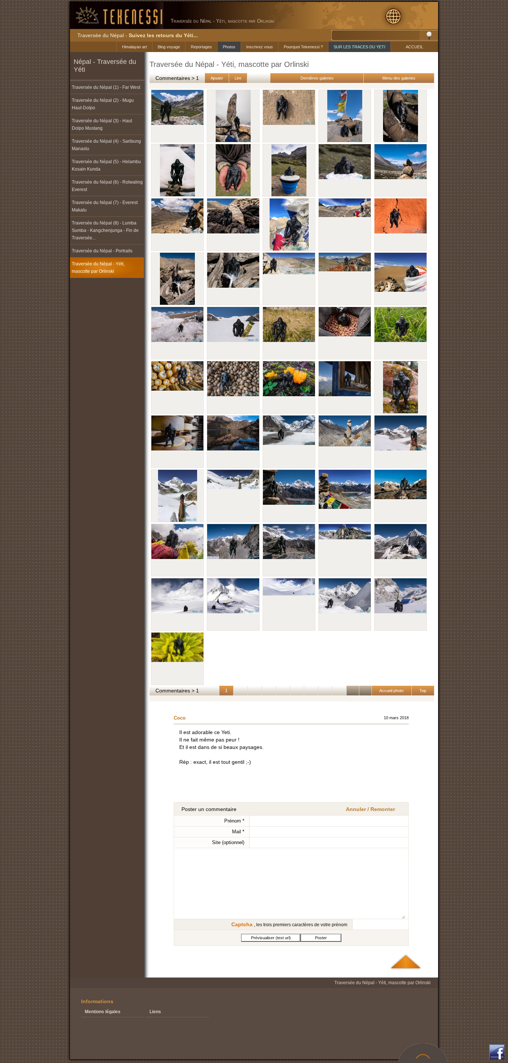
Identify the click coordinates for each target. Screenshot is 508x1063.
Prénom (234, 821)
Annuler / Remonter (370, 809)
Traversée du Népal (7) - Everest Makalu (105, 206)
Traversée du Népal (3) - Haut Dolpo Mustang (102, 124)
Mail (238, 831)
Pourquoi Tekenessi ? (303, 47)
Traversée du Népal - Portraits (102, 250)
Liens (155, 1011)
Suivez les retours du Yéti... (163, 35)
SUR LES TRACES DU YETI (359, 47)
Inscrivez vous (259, 47)
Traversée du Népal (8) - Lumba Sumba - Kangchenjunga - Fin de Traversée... (105, 230)
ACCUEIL (414, 47)
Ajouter (216, 78)
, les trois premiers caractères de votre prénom (289, 924)
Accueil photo (391, 690)
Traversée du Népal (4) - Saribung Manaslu (106, 145)
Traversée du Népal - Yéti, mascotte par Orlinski (98, 267)
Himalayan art (134, 47)
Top (422, 690)
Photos (229, 47)
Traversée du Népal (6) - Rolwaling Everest (107, 186)
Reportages (201, 47)
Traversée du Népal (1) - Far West (106, 87)
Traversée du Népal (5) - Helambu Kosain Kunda (106, 165)
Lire (238, 78)
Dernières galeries (317, 78)
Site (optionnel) (228, 842)
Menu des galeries (398, 78)
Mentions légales (102, 1011)
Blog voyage (169, 47)
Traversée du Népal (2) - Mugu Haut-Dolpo (103, 104)
